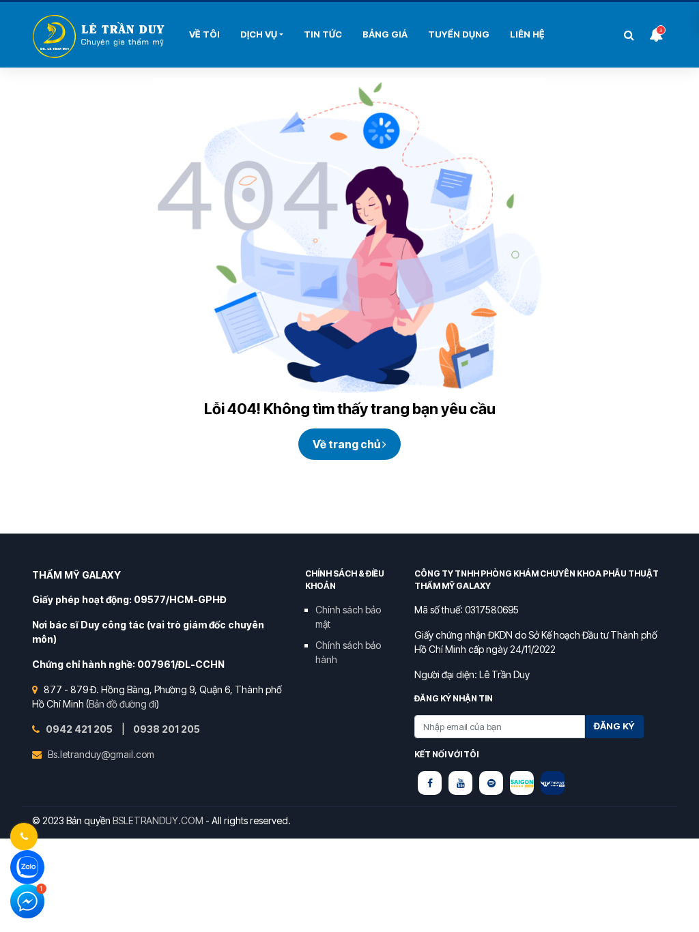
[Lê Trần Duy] (522, 783)
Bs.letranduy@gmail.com (101, 754)
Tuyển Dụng (458, 34)
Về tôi (204, 34)
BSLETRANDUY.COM (158, 820)
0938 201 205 (166, 729)
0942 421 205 (80, 729)
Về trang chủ (347, 444)
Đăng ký (614, 725)
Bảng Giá (385, 34)
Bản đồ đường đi (122, 704)
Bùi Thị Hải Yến (100, 36)
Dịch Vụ (258, 34)
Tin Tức (323, 34)
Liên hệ (527, 34)
